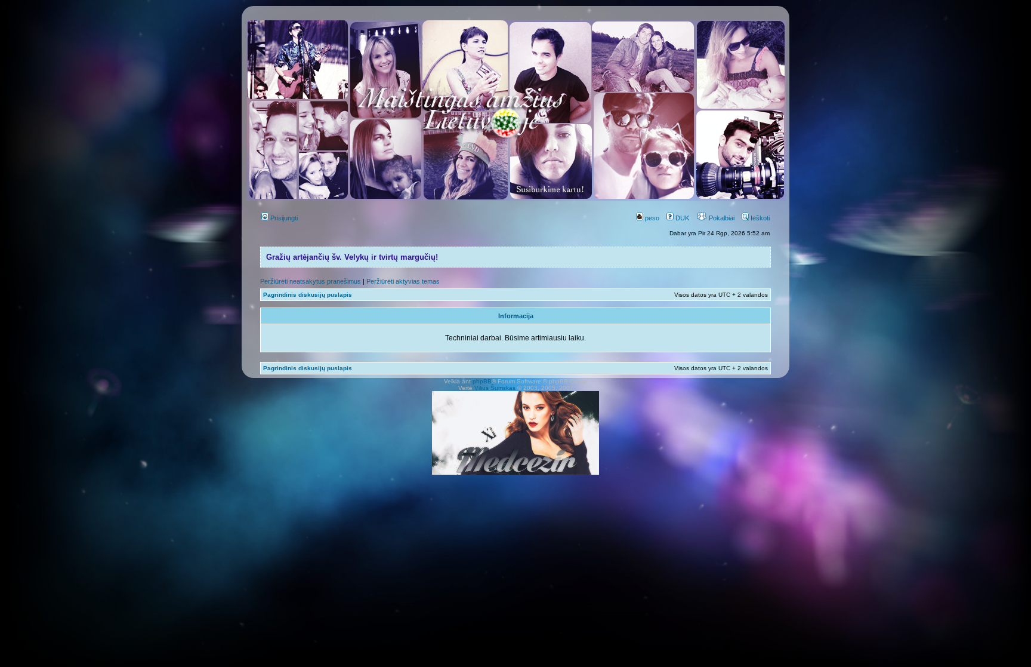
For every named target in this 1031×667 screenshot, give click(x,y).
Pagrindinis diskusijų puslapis (307, 294)
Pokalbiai (720, 218)
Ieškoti (759, 218)
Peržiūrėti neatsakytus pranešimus (310, 281)
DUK (681, 218)
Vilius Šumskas (495, 388)
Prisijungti (283, 218)
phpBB (482, 381)
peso (651, 218)
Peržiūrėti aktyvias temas (403, 281)
